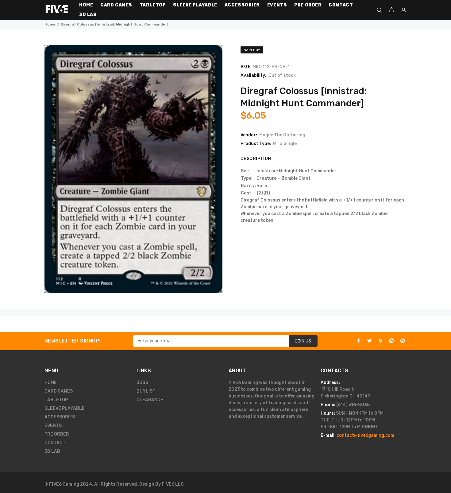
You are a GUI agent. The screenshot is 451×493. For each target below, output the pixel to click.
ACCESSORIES (59, 417)
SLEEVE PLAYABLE (64, 408)
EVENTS (53, 425)
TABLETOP (56, 399)
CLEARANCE (150, 399)
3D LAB (52, 451)
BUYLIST (146, 391)
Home (50, 24)
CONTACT (55, 442)
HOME (50, 382)
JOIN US (303, 341)
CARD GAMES (58, 391)
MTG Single (285, 143)
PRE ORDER (56, 434)
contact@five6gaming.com (365, 435)
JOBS (142, 382)
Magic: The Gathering (282, 135)
